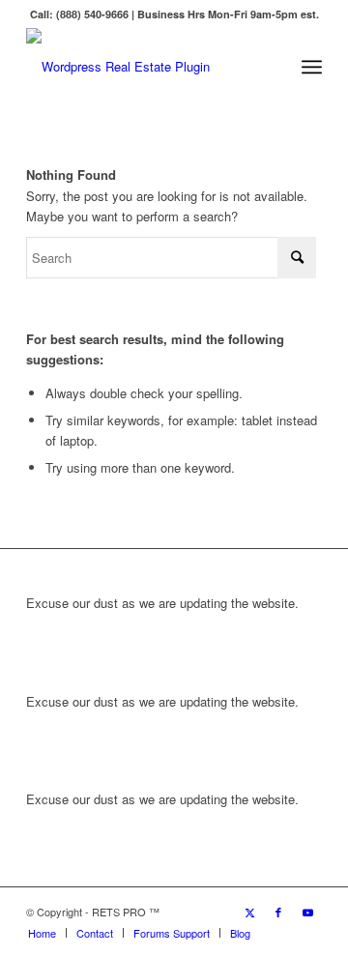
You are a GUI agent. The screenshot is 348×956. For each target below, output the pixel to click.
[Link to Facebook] (278, 911)
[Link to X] (249, 911)
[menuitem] (312, 66)
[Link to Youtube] (307, 911)
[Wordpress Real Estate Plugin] (144, 66)
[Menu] (312, 66)
